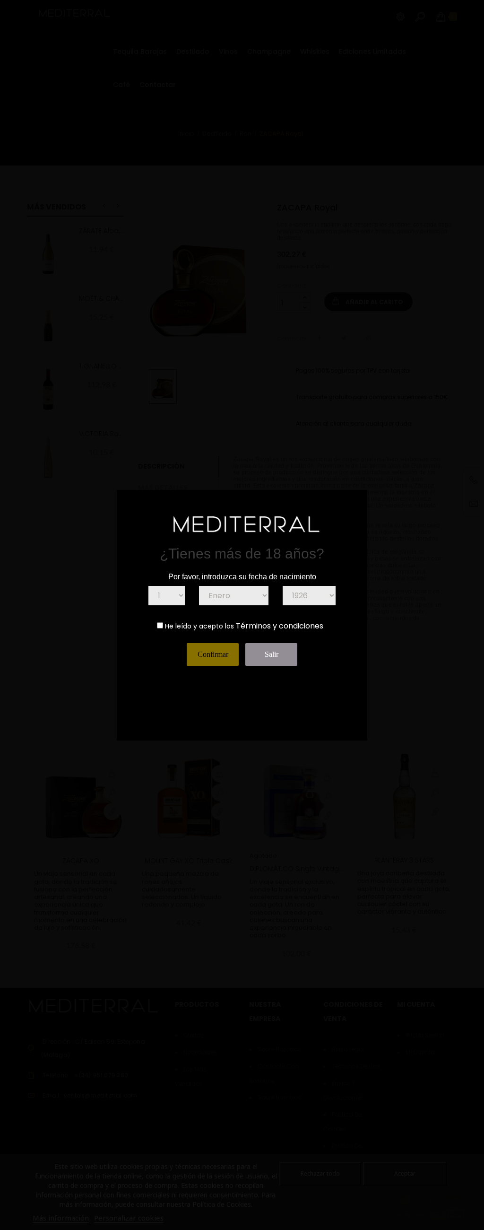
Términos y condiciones (279, 625)
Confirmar (213, 654)
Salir (271, 654)
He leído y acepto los (199, 626)
